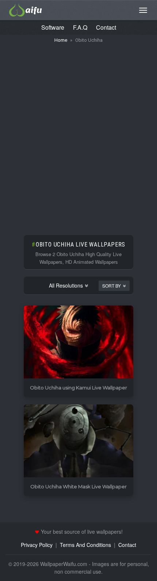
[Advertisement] (78, 135)
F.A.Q (80, 27)
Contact (106, 27)
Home (60, 40)
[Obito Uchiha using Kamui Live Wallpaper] (78, 342)
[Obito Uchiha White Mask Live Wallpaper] (78, 441)
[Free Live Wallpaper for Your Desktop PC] (25, 9)
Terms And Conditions (85, 544)
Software (52, 27)
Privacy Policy (37, 544)
